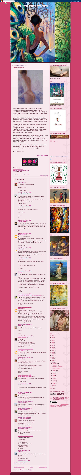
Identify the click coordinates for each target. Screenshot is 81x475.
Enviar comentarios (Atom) (26, 470)
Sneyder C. (21, 358)
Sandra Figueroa (22, 402)
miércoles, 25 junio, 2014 (24, 460)
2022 (53, 342)
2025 (53, 337)
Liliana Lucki (21, 182)
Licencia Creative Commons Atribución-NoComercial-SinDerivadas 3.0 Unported (59, 405)
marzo (54, 380)
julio (54, 373)
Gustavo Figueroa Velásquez (25, 376)
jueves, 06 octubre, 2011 (24, 450)
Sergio (19, 325)
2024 (53, 338)
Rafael (19, 451)
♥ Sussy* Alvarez (22, 337)
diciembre (55, 363)
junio (54, 375)
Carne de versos (56, 368)
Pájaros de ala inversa (57, 366)
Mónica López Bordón (42, 155)
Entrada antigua (43, 467)
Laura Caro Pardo (22, 193)
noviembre (55, 365)
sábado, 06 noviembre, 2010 (25, 392)
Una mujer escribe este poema (32, 5)
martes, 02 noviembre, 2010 (24, 271)
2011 (53, 360)
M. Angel (20, 272)
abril (54, 378)
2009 (53, 385)
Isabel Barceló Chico (23, 409)
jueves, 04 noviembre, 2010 (24, 375)
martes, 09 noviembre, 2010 (24, 408)
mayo (54, 376)
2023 (53, 340)
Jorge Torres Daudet (23, 428)
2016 (53, 352)
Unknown (20, 249)
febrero (54, 381)
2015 (53, 353)
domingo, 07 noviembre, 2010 (25, 401)
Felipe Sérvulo (21, 350)
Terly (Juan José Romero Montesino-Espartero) (29, 295)
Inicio (31, 467)
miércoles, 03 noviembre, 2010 (25, 335)
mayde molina (21, 234)
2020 (53, 345)
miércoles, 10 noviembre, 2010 (25, 436)
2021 (53, 343)
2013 (53, 357)
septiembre (55, 371)
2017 (53, 350)
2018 (53, 348)
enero (54, 383)
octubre (54, 370)
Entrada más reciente (19, 467)
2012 (53, 358)
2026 (53, 335)
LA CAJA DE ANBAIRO (23, 418)
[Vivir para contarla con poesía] (50, 159)
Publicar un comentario (20, 462)
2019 (53, 347)
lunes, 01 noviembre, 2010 (24, 192)
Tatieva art (20, 393)
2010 (53, 362)
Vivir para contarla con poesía (56, 156)
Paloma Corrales (22, 221)
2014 (53, 355)
